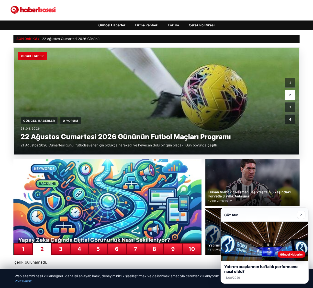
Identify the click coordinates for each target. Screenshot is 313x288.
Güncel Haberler (111, 25)
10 (192, 249)
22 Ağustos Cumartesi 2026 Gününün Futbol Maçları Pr (85, 39)
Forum (173, 25)
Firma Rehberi (146, 25)
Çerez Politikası (202, 25)
